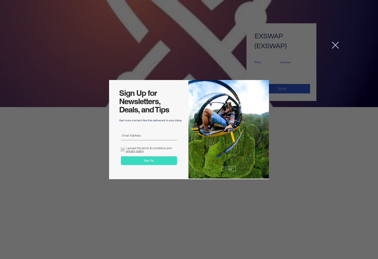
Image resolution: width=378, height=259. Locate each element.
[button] (335, 45)
